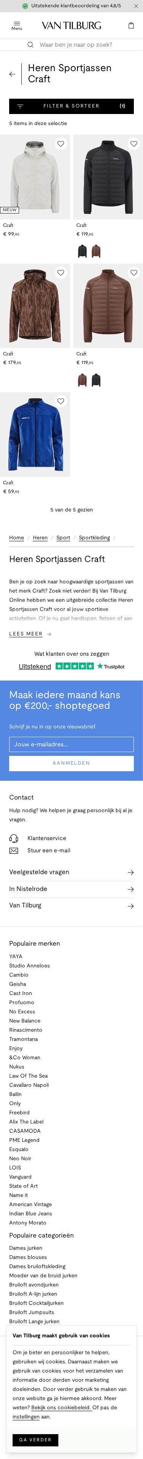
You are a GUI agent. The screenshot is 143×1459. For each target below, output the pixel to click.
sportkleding (94, 538)
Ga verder (35, 1440)
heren (40, 538)
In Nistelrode (28, 889)
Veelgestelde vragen (39, 872)
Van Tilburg (25, 906)
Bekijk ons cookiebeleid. (61, 1407)
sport (63, 538)
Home (16, 538)
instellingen (26, 1417)
